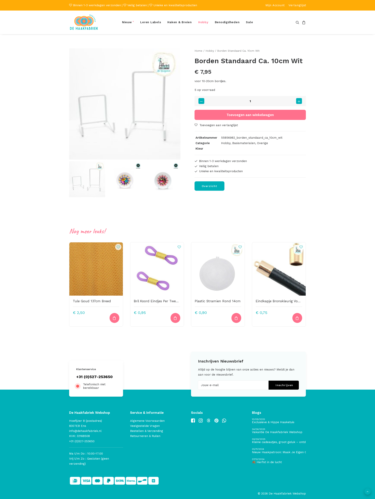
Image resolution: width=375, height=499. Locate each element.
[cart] (303, 22)
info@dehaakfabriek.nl (85, 431)
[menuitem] (275, 5)
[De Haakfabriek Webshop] (84, 22)
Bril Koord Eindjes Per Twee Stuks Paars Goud (171, 301)
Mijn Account (275, 5)
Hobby (203, 22)
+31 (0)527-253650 (94, 376)
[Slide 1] (87, 179)
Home (198, 50)
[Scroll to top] (367, 491)
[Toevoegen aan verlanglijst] (118, 247)
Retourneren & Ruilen (145, 436)
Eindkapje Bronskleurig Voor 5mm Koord (288, 301)
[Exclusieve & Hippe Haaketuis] (279, 421)
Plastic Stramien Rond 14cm (218, 301)
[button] (298, 22)
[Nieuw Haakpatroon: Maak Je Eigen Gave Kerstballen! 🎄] (279, 451)
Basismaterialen (243, 143)
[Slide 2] (125, 179)
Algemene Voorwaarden (147, 421)
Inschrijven (284, 385)
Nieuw (127, 22)
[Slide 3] (162, 179)
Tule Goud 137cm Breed (92, 301)
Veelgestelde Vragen (145, 426)
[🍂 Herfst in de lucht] (279, 461)
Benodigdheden (227, 22)
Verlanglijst (297, 5)
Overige (262, 143)
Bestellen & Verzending (146, 431)
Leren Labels (150, 22)
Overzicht (209, 186)
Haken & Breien (179, 22)
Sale (249, 22)
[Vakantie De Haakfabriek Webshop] (279, 431)
